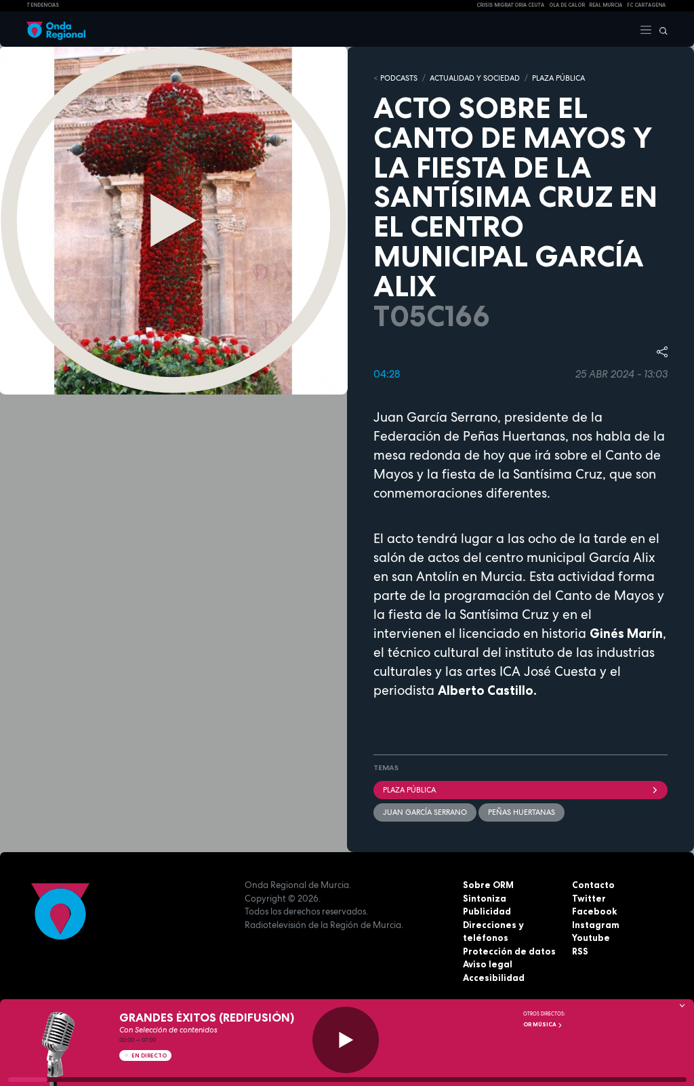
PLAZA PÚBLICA (558, 78)
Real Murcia (605, 5)
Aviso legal (487, 964)
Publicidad (487, 911)
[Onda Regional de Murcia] (55, 29)
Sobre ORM (488, 884)
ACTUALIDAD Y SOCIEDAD (475, 78)
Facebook (594, 911)
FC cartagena (646, 5)
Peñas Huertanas (521, 812)
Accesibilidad (494, 977)
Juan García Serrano (425, 812)
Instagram (595, 924)
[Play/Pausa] (345, 1040)
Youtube (591, 937)
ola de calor (567, 5)
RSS (580, 951)
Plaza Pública (409, 790)
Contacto (593, 884)
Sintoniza (484, 898)
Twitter (589, 898)
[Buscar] (660, 29)
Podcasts (398, 78)
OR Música (540, 1024)
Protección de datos (509, 951)
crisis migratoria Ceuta (510, 5)
